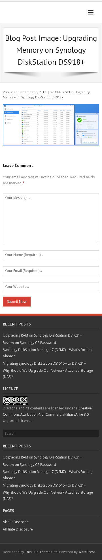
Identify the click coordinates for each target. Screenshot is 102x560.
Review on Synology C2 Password (29, 342)
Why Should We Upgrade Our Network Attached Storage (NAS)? (48, 373)
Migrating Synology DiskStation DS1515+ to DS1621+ (44, 363)
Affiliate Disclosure (18, 529)
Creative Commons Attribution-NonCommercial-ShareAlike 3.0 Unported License (47, 414)
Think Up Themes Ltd (41, 552)
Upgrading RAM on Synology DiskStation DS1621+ (42, 335)
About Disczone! (16, 521)
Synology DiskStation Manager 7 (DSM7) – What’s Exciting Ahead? (47, 352)
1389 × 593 (62, 92)
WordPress (86, 552)
